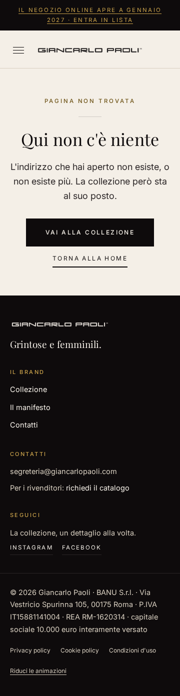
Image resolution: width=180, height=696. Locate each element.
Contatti (24, 424)
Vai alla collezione (90, 232)
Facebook (82, 547)
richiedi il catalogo (98, 488)
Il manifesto (30, 407)
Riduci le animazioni (38, 670)
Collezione (28, 389)
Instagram (31, 547)
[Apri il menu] (18, 50)
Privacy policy (30, 650)
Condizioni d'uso (132, 650)
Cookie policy (79, 650)
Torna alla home (90, 258)
